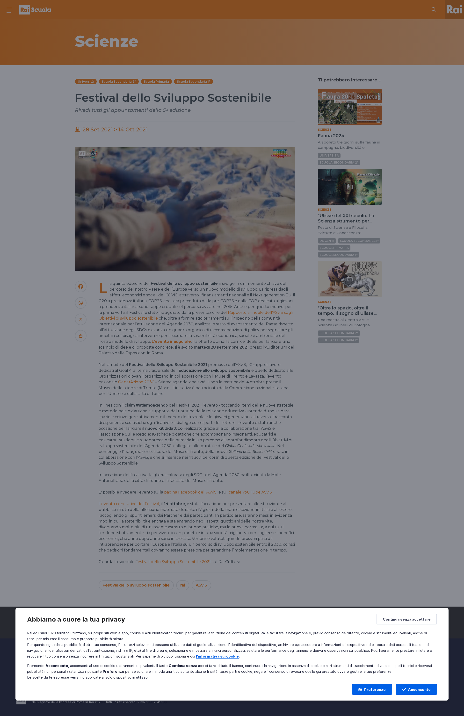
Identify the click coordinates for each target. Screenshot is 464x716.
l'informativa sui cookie (217, 656)
